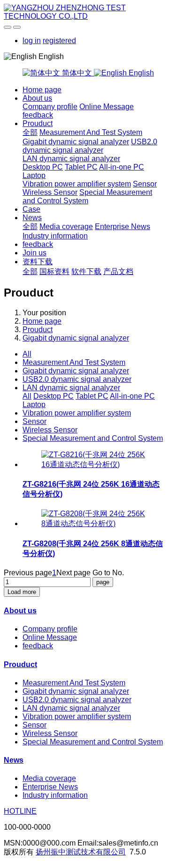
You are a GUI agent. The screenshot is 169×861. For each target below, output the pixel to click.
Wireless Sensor (50, 192)
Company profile (50, 107)
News (32, 218)
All (27, 354)
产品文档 (118, 271)
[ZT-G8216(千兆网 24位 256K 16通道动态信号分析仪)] (93, 464)
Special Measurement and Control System (87, 196)
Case (31, 209)
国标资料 (54, 271)
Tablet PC (81, 167)
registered (59, 41)
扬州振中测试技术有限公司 (81, 852)
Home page (42, 90)
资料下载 (38, 262)
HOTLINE (20, 811)
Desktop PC (43, 167)
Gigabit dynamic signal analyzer (76, 142)
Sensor (145, 184)
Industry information (55, 236)
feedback (38, 115)
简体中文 (77, 73)
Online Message (106, 107)
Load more (22, 591)
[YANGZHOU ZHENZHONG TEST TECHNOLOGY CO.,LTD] (84, 12)
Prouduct (38, 123)
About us (37, 98)
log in (32, 41)
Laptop (34, 175)
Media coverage (66, 226)
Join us (34, 253)
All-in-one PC (121, 167)
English (140, 73)
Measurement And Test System (90, 132)
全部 (30, 132)
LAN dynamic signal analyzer (71, 159)
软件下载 (86, 271)
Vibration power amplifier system (77, 184)
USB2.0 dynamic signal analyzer (90, 146)
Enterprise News (122, 226)
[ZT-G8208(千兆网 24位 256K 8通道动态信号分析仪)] (93, 523)
